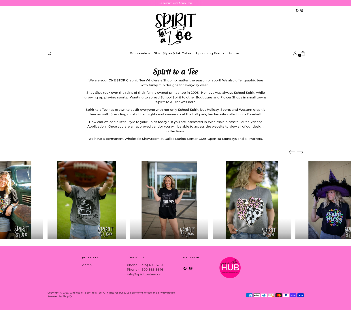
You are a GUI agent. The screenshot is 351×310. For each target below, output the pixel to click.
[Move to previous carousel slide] (292, 152)
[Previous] (148, 3)
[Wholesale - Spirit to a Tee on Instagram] (301, 10)
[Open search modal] (49, 53)
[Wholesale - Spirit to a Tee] (175, 30)
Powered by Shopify (60, 296)
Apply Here (186, 2)
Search (86, 265)
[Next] (203, 3)
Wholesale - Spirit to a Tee (86, 292)
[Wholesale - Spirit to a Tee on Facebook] (297, 10)
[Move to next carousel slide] (300, 152)
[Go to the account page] (293, 53)
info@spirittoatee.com (145, 274)
